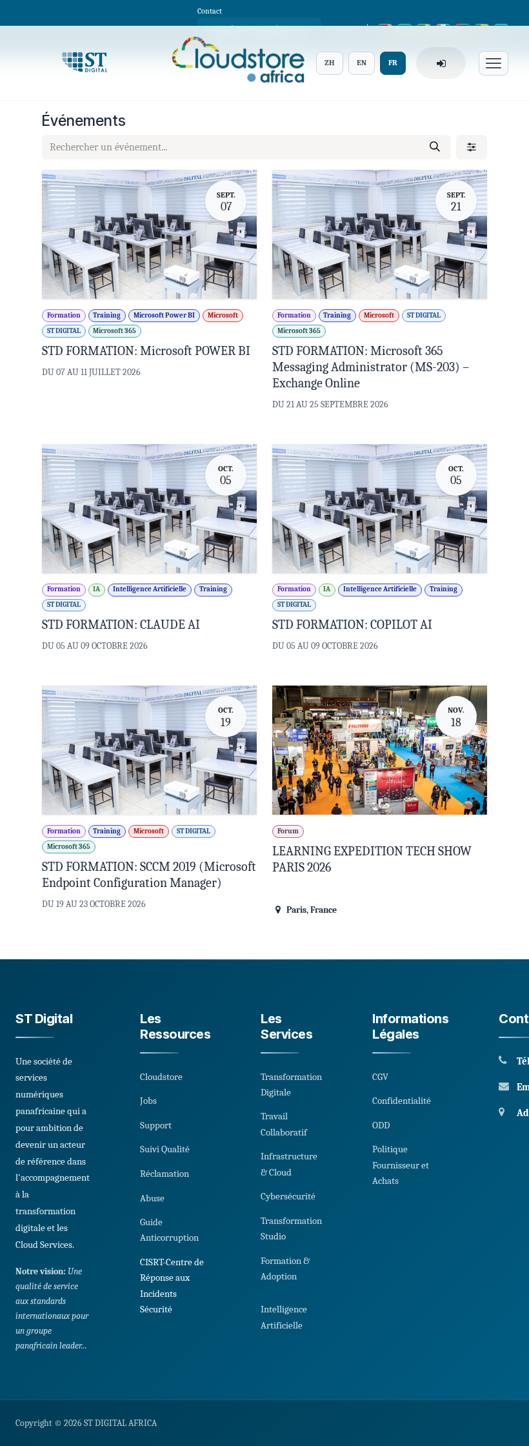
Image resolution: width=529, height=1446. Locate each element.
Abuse (152, 1198)
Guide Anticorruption (169, 1229)
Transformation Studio (291, 1228)
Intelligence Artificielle (284, 1316)
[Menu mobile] (493, 63)
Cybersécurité (288, 1196)
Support (156, 1125)
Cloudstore (161, 1077)
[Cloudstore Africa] (234, 63)
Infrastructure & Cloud (289, 1163)
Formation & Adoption (285, 1268)
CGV (380, 1077)
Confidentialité (401, 1100)
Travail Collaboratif (284, 1123)
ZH (329, 62)
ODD (381, 1125)
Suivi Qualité (165, 1149)
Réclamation (164, 1173)
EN (361, 62)
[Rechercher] (435, 147)
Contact (209, 10)
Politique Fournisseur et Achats (400, 1164)
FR (392, 62)
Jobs (148, 1100)
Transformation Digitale (291, 1084)
